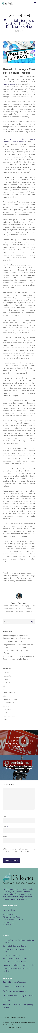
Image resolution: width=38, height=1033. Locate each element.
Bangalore (28, 1005)
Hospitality (7, 676)
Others (26, 15)
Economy (6, 679)
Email (5, 827)
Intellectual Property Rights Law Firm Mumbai (16, 969)
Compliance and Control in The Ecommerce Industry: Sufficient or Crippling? (19, 646)
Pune (20, 1005)
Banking (6, 706)
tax (4, 689)
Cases (5, 713)
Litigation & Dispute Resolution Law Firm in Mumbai (18, 941)
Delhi (15, 1005)
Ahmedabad (7, 1005)
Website (6, 837)
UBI (4, 686)
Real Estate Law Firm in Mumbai (14, 962)
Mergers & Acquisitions (11, 955)
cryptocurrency (9, 693)
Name (5, 817)
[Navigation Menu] (35, 3)
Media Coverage (9, 716)
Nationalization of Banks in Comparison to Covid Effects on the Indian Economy (18, 657)
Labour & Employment (11, 699)
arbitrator (6, 683)
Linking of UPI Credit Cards (12, 641)
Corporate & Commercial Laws (14, 946)
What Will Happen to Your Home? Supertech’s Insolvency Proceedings (16, 637)
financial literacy (9, 84)
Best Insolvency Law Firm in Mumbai (16, 958)
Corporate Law (15, 15)
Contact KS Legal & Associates (14, 982)
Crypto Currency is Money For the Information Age (15, 652)
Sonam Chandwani (19, 603)
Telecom (6, 673)
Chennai (6, 1007)
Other (5, 696)
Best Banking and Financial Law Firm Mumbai (16, 950)
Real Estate (7, 709)
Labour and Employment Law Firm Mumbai (19, 965)
